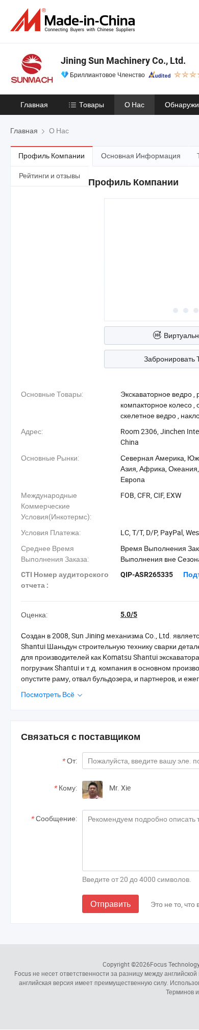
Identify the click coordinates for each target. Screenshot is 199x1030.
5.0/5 (128, 614)
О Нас (134, 104)
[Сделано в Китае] (74, 20)
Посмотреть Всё (48, 694)
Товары (91, 104)
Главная (34, 104)
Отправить (110, 903)
